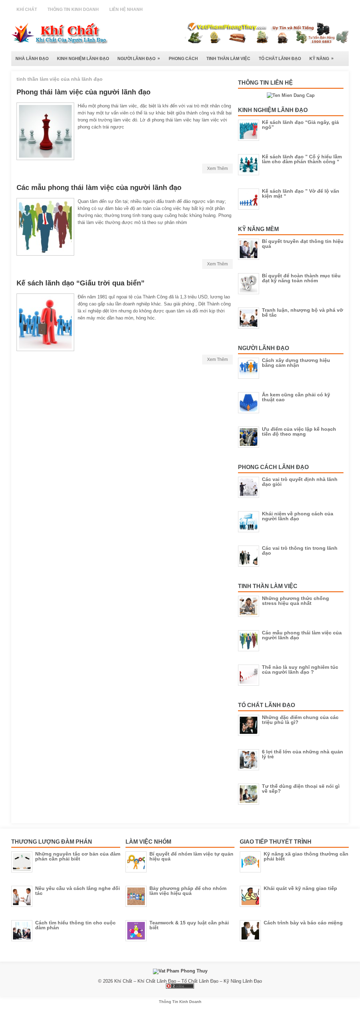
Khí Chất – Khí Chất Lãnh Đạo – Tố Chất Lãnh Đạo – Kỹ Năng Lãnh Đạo (188, 981)
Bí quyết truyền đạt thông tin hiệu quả (302, 243)
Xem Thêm (217, 168)
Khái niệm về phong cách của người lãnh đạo (297, 516)
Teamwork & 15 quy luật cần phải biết (189, 925)
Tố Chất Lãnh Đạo (280, 58)
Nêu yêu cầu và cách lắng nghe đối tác (77, 890)
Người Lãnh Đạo (138, 58)
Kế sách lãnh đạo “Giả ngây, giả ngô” (300, 124)
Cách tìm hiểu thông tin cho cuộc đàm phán (75, 925)
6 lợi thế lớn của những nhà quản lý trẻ (302, 754)
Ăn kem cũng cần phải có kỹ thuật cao (296, 397)
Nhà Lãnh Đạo (32, 58)
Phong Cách (183, 58)
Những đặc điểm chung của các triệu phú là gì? (300, 719)
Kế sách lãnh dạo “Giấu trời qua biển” (80, 283)
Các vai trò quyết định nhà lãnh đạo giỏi (300, 481)
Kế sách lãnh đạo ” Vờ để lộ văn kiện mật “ (300, 193)
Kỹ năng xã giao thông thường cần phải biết (306, 856)
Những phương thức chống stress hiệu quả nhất (295, 600)
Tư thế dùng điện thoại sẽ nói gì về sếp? (301, 788)
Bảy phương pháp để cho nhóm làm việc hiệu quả (187, 890)
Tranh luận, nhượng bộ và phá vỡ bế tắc (302, 312)
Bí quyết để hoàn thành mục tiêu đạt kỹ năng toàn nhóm (301, 278)
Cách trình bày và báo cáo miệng (303, 922)
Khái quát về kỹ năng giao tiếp (300, 888)
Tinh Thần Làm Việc (228, 58)
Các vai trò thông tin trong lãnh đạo (300, 550)
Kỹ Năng (321, 58)
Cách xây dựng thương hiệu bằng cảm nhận (296, 362)
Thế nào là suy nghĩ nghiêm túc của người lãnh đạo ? (300, 669)
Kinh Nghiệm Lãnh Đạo (83, 58)
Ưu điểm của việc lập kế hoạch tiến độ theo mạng (299, 431)
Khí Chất (27, 9)
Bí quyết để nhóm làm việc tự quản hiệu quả (191, 856)
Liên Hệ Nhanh (126, 9)
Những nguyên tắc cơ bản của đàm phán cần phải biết (77, 856)
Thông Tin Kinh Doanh (73, 9)
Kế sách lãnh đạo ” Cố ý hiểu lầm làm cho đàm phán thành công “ (302, 159)
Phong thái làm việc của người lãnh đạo (83, 92)
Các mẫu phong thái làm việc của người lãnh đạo (99, 187)
